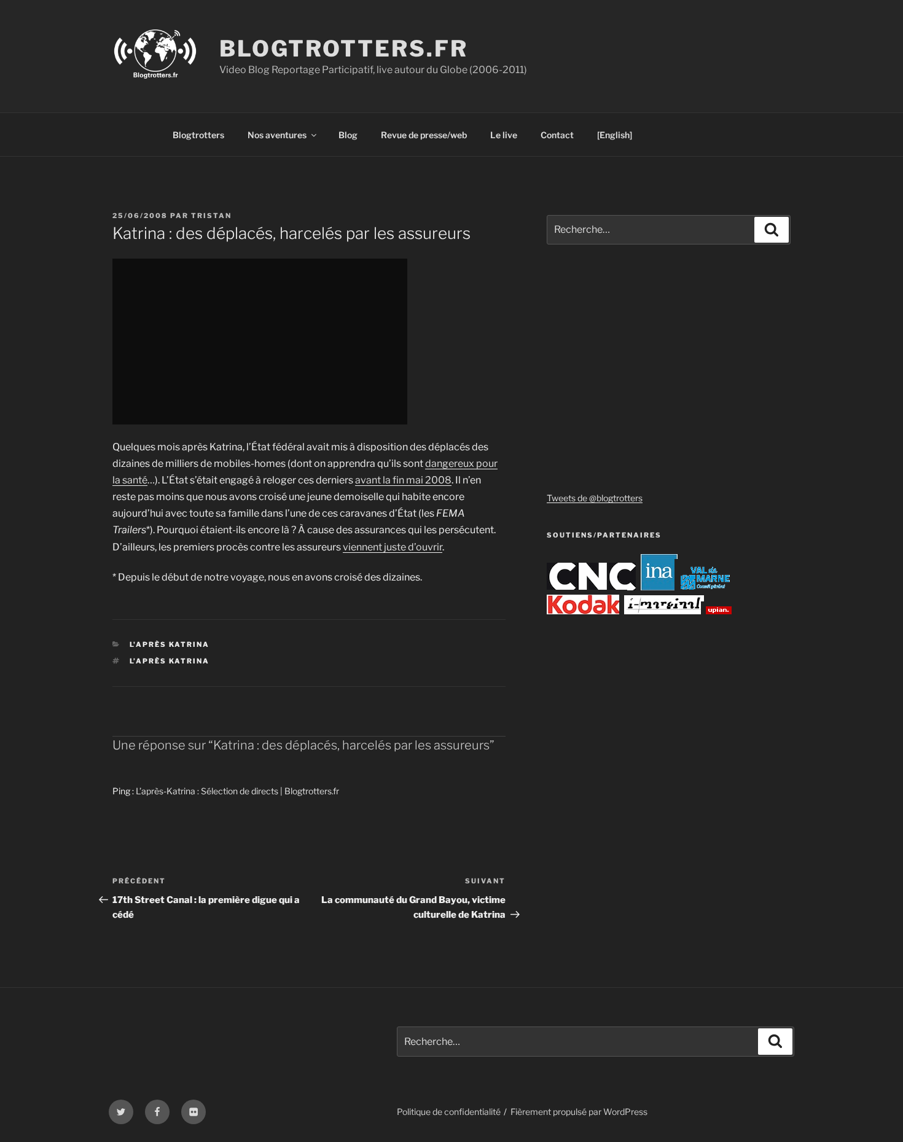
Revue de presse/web (424, 135)
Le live (503, 135)
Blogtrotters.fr (343, 48)
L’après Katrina (170, 661)
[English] (614, 135)
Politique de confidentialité (449, 1111)
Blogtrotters (198, 135)
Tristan (211, 215)
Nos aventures (277, 135)
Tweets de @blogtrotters (595, 498)
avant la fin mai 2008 (403, 480)
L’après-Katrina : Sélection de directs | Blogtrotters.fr (237, 791)
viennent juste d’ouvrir (392, 547)
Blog (348, 135)
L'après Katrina (170, 644)
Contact (557, 135)
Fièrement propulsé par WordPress (578, 1111)
